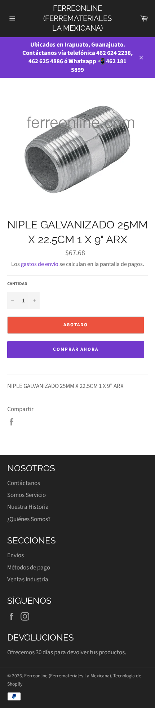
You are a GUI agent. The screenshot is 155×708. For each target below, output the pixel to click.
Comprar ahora (75, 349)
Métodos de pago (28, 567)
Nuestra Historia (28, 507)
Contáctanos (23, 483)
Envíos (15, 555)
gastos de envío (39, 264)
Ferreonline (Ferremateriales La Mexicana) (77, 18)
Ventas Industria (27, 579)
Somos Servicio (26, 495)
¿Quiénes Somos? (28, 519)
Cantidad (17, 284)
